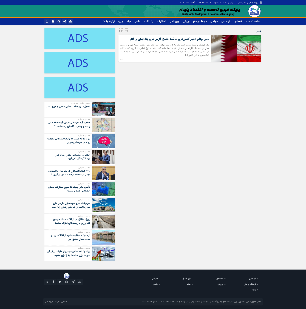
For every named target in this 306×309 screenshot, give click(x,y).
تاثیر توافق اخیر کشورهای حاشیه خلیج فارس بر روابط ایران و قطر (169, 39)
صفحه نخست (253, 21)
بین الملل (174, 21)
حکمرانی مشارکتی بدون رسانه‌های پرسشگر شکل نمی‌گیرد (72, 157)
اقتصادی (238, 21)
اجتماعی (225, 21)
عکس (137, 21)
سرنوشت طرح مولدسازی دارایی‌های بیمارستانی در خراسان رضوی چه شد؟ (71, 205)
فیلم (128, 21)
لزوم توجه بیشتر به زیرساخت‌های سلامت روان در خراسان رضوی (68, 140)
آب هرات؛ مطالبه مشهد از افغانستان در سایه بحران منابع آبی (70, 237)
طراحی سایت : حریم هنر (56, 301)
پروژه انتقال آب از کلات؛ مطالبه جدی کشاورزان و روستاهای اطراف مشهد (71, 221)
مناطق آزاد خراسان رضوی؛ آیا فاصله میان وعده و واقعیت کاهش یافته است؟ (69, 124)
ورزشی (186, 21)
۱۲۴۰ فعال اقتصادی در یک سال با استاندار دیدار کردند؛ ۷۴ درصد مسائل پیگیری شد (69, 173)
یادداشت (148, 21)
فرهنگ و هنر (200, 21)
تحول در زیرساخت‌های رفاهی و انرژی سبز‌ (68, 106)
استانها (162, 21)
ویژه (120, 21)
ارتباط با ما (109, 21)
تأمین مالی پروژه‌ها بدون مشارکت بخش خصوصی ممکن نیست (69, 189)
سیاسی (214, 21)
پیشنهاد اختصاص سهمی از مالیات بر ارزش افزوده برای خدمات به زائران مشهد (68, 253)
